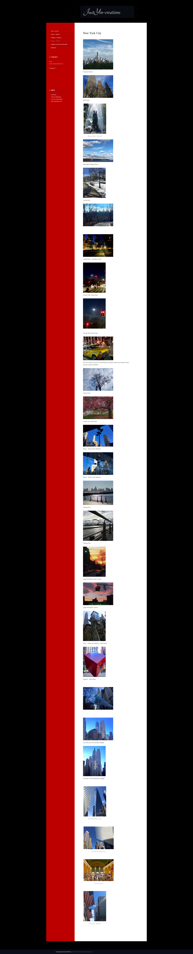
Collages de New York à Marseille (59, 44)
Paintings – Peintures (56, 37)
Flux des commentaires (57, 99)
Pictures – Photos (55, 41)
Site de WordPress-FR (56, 101)
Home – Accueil (55, 31)
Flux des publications (56, 97)
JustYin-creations (101, 12)
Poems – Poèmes (55, 34)
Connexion (53, 94)
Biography (53, 47)
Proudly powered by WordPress (63, 951)
